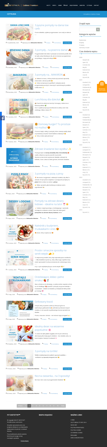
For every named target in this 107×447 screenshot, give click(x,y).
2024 (80, 112)
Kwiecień (86, 70)
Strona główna (86, 14)
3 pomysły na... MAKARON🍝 (50, 74)
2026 (80, 57)
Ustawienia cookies (76, 432)
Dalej (62, 406)
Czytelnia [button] (89, 5)
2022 (80, 177)
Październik (87, 87)
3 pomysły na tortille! (46, 351)
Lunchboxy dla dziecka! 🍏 (49, 99)
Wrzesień (86, 90)
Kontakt (96, 5)
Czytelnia (93, 14)
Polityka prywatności (77, 427)
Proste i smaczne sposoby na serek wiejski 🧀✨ (50, 252)
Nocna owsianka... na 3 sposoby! (52, 375)
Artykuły (81, 42)
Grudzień (87, 82)
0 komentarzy (57, 42)
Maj (85, 67)
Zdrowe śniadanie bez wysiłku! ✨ (53, 148)
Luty (85, 75)
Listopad (86, 85)
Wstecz (20, 406)
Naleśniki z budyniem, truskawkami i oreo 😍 (47, 227)
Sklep (66, 5)
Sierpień (86, 60)
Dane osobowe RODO (77, 438)
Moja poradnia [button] (74, 5)
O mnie (72, 420)
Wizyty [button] (48, 5)
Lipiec (85, 62)
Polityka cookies (76, 430)
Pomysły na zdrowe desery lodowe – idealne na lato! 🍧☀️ (52, 202)
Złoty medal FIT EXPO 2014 (78, 422)
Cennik (60, 5)
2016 (80, 210)
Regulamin (74, 435)
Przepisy (81, 45)
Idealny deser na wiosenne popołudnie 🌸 (49, 328)
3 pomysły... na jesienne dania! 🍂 (53, 49)
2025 (80, 80)
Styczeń (86, 77)
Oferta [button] (54, 5)
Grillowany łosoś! (44, 301)
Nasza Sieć (74, 425)
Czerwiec (86, 65)
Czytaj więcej (24, 441)
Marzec (86, 72)
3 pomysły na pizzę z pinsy (49, 173)
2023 (80, 145)
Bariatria (82, 5)
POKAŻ (2, 118)
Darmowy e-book (84, 47)
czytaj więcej (67, 43)
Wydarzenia (82, 40)
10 (57, 406)
